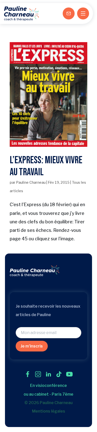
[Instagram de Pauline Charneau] (38, 374)
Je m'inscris (32, 346)
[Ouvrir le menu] (83, 13)
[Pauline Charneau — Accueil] (21, 13)
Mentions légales (48, 411)
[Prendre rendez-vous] (69, 13)
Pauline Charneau (31, 182)
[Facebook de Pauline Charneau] (27, 374)
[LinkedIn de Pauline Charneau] (48, 374)
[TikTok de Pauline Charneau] (59, 374)
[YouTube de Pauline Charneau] (69, 374)
